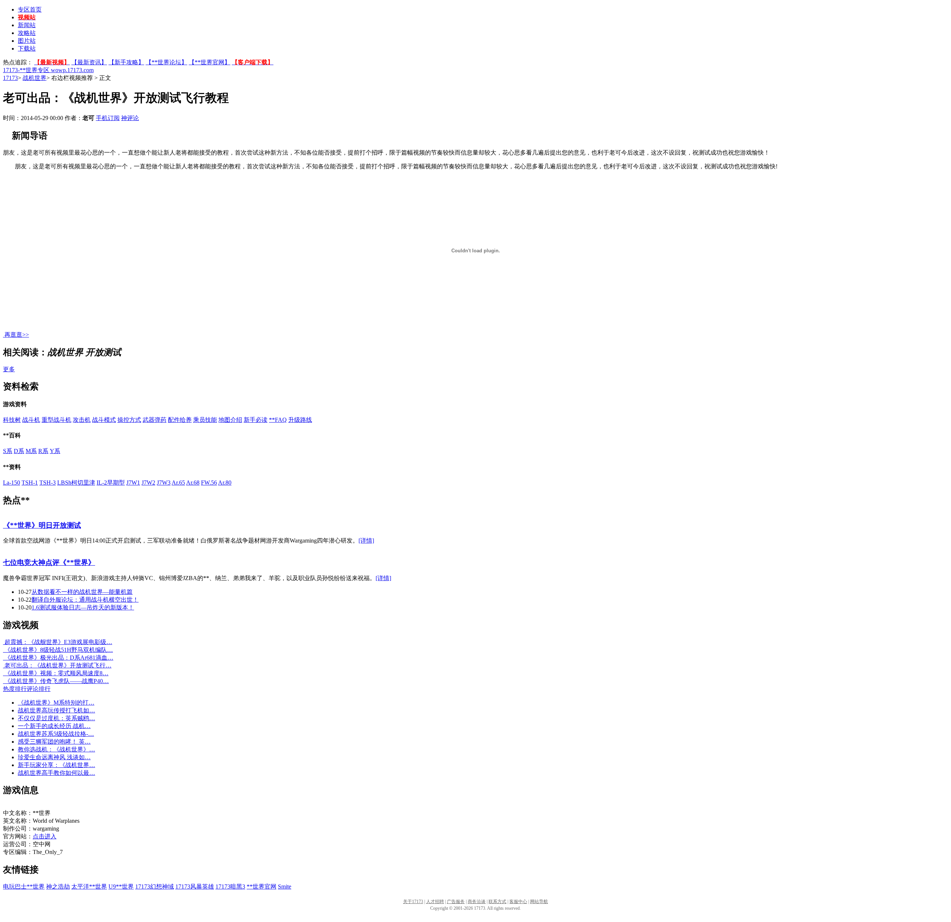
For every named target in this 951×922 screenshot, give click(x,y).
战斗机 (31, 420)
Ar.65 (178, 482)
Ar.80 (224, 482)
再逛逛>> (16, 334)
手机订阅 (108, 118)
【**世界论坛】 (166, 62)
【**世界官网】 (209, 62)
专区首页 (30, 9)
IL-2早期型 (111, 482)
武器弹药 (154, 420)
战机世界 (34, 78)
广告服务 (456, 901)
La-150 (11, 482)
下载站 (27, 48)
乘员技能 (205, 420)
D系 (19, 451)
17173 (10, 78)
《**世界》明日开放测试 (42, 525)
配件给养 (180, 420)
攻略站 (27, 33)
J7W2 (148, 482)
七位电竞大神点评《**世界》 (49, 562)
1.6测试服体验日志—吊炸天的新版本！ (83, 607)
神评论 (130, 118)
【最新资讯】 (89, 62)
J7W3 (164, 482)
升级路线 (300, 420)
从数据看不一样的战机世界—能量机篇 (82, 592)
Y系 (55, 451)
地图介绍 (230, 420)
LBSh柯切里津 (76, 482)
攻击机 (82, 420)
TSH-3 (47, 482)
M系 (31, 451)
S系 (7, 451)
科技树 (12, 420)
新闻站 (27, 25)
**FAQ (278, 420)
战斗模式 (104, 420)
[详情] (366, 540)
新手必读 (255, 420)
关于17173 (413, 901)
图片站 (27, 41)
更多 (9, 369)
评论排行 (39, 689)
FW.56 (209, 482)
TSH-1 (30, 482)
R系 (43, 451)
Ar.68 (192, 482)
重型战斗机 (56, 420)
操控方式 (129, 420)
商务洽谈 (477, 901)
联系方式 (497, 901)
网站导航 (539, 901)
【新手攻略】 (126, 62)
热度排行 (15, 689)
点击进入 (44, 836)
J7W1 (133, 482)
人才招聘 (435, 901)
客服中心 (518, 901)
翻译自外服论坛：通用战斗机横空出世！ (85, 599)
